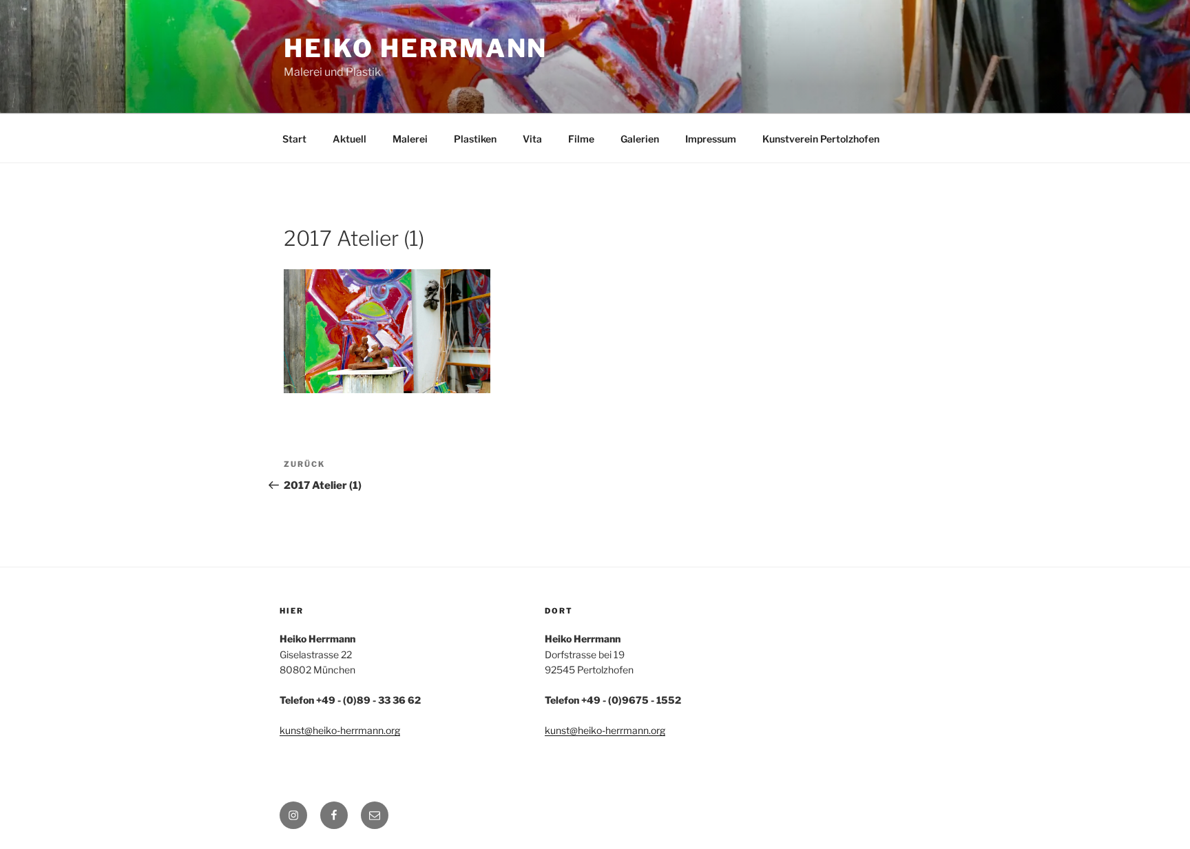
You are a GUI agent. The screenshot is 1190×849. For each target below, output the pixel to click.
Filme (581, 139)
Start (294, 139)
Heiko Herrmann (415, 48)
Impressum (710, 139)
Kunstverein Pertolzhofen (820, 139)
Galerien (639, 139)
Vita (532, 139)
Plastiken (475, 139)
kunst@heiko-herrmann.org (340, 730)
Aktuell (349, 139)
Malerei (410, 139)
